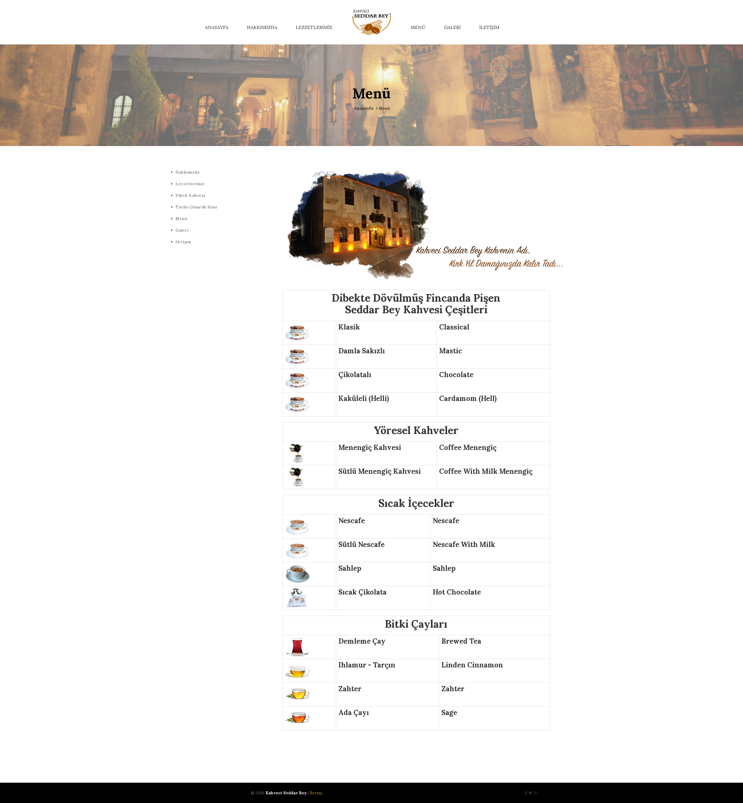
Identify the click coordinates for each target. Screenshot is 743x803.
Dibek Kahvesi (190, 195)
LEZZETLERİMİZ (314, 27)
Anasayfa (364, 108)
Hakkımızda (187, 172)
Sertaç (316, 792)
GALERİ (452, 27)
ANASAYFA (216, 27)
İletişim (183, 241)
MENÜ (418, 27)
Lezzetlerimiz (190, 183)
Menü (181, 218)
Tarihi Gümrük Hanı (196, 207)
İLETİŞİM (489, 27)
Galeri (182, 230)
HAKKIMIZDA (262, 27)
